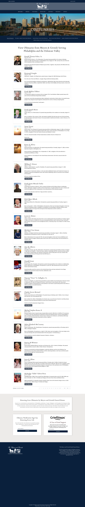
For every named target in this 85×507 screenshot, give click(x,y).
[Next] (70, 388)
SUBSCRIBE (27, 430)
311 (64, 388)
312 (67, 388)
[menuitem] (21, 12)
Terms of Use (42, 505)
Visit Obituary (28, 68)
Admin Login (48, 505)
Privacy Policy (37, 505)
